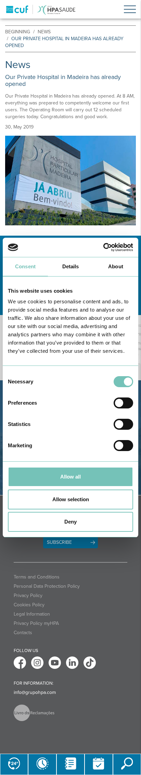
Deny (70, 522)
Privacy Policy (28, 595)
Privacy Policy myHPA (36, 623)
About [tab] (115, 266)
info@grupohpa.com (35, 692)
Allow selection (70, 499)
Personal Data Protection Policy (47, 586)
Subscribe (59, 542)
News (44, 32)
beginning (17, 32)
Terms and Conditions (37, 577)
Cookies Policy (29, 605)
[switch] (123, 402)
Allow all (70, 477)
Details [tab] (70, 266)
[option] (70, 180)
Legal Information (32, 614)
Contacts (23, 633)
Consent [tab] (25, 266)
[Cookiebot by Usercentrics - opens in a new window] (103, 247)
